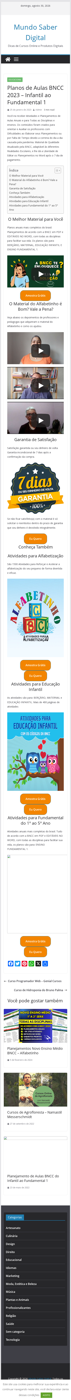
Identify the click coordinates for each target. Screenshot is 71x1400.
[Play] (41, 274)
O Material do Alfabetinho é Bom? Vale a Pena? (33, 182)
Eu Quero (35, 539)
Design (10, 1244)
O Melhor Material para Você (26, 175)
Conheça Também (19, 192)
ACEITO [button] (46, 1395)
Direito (10, 1252)
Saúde (10, 1324)
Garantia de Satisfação (22, 188)
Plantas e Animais (17, 1300)
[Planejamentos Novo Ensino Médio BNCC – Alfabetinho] (35, 1011)
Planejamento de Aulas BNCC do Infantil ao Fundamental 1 (33, 1178)
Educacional (15, 79)
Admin (39, 109)
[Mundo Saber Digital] (8, 59)
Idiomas (11, 1268)
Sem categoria (15, 1332)
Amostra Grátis (35, 295)
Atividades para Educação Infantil (28, 201)
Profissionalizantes (18, 1308)
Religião (11, 1316)
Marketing (12, 1276)
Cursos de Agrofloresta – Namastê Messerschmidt (34, 1114)
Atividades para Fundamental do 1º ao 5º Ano (33, 207)
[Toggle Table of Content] (56, 170)
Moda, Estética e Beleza (21, 1284)
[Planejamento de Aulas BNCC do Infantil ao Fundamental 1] (35, 1139)
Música (10, 1292)
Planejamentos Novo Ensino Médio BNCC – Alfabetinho (35, 1050)
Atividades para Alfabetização (26, 197)
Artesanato (13, 1228)
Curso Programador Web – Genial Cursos (35, 981)
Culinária (11, 1236)
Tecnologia (13, 1340)
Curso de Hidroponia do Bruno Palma (38, 990)
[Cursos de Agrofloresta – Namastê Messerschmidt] (35, 1075)
